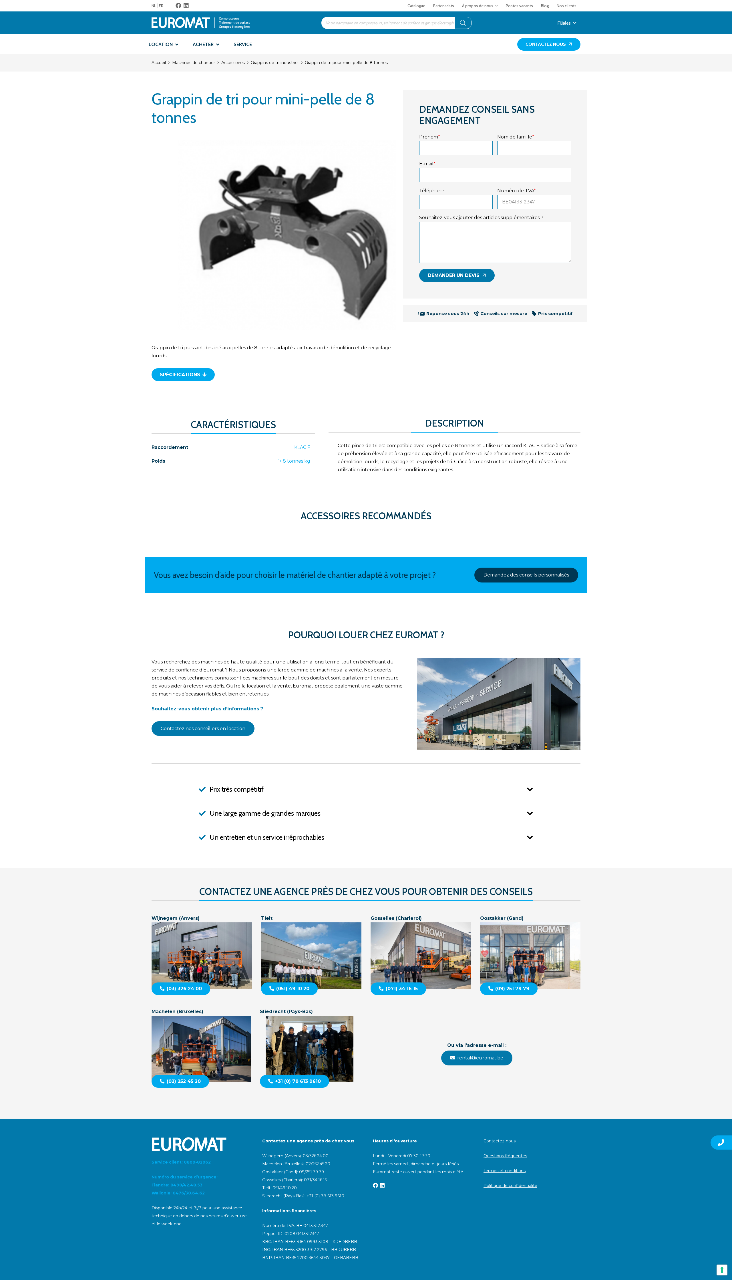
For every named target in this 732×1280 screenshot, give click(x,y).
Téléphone (431, 190)
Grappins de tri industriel (275, 62)
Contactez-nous (500, 1141)
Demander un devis (454, 275)
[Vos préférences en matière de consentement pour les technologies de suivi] (722, 1270)
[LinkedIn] (186, 6)
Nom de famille (515, 137)
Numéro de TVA (516, 190)
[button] (496, 6)
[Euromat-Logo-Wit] (200, 1144)
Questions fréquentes (505, 1155)
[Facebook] (178, 6)
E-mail (427, 164)
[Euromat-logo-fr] (201, 23)
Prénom (429, 137)
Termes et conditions (505, 1170)
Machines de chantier (193, 62)
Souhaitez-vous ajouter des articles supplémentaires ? (481, 217)
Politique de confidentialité (510, 1185)
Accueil (159, 62)
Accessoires (233, 62)
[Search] (463, 23)
